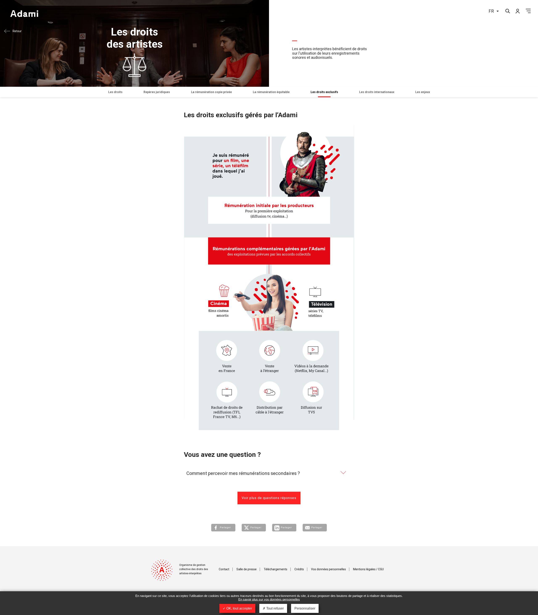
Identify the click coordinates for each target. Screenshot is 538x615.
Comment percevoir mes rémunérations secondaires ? (243, 473)
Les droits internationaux (376, 92)
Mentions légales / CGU (368, 569)
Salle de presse (246, 569)
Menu (528, 11)
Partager (225, 527)
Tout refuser (274, 608)
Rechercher (507, 10)
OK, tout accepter (238, 608)
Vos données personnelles (328, 569)
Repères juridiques (157, 92)
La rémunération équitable (271, 92)
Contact (224, 569)
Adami (24, 14)
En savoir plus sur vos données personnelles (269, 599)
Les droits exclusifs (324, 92)
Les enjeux (422, 92)
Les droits (115, 92)
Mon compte (517, 11)
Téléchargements (275, 569)
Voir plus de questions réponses (269, 498)
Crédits (299, 569)
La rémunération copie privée (211, 92)
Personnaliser (304, 608)
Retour (17, 31)
